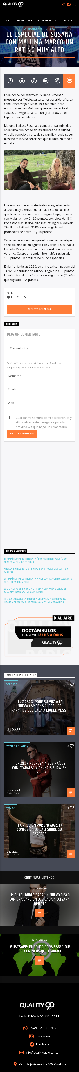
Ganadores (24, 20)
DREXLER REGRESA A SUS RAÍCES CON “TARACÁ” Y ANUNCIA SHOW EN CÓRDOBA (39, 767)
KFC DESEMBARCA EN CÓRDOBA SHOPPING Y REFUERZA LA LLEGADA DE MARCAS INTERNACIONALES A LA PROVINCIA (35, 600)
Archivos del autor (39, 309)
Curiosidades (33, 29)
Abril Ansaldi (13, 728)
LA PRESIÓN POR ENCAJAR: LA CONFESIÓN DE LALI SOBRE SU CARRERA (40, 829)
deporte (11, 684)
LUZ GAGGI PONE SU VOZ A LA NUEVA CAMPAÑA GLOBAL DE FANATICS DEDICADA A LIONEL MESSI (35, 590)
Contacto (67, 20)
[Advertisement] (39, 496)
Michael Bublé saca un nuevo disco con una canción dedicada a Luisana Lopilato (39, 899)
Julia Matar (12, 852)
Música (50, 29)
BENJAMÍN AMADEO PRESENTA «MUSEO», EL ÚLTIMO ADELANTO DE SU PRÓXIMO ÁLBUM (38, 580)
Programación (46, 20)
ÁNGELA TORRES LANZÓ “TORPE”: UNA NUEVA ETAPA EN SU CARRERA (36, 570)
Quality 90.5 (16, 297)
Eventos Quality (17, 746)
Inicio (8, 20)
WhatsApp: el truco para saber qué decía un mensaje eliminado (40, 949)
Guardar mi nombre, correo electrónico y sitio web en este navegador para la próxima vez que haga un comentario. (44, 418)
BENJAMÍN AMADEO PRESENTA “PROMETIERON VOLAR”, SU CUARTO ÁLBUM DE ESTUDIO (35, 560)
